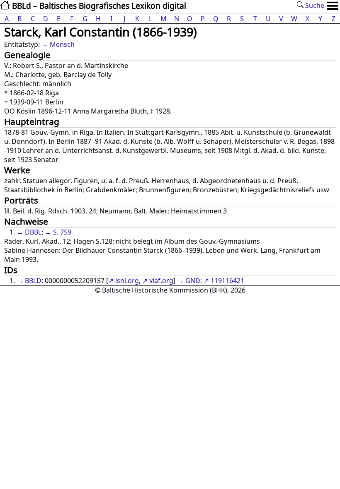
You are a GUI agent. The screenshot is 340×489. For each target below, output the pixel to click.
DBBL (33, 232)
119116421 (227, 280)
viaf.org (161, 280)
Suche (314, 5)
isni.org (127, 280)
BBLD (33, 280)
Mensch (62, 44)
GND (192, 280)
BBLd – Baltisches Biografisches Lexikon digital (98, 5)
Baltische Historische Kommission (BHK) (164, 290)
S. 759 (62, 232)
